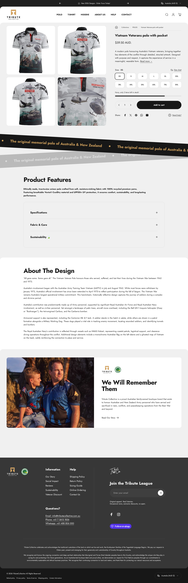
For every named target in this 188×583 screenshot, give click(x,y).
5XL (142, 84)
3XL (119, 84)
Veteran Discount (54, 494)
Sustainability (52, 490)
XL (165, 76)
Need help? (176, 115)
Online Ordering (78, 490)
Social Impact (52, 481)
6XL (153, 84)
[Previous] (60, 3)
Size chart (177, 70)
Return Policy (76, 481)
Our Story (50, 476)
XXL (176, 76)
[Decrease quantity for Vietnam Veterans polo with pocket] (118, 105)
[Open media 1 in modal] (31, 50)
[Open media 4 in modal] (82, 101)
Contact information (56, 578)
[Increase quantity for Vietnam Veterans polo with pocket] (131, 105)
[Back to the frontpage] (116, 27)
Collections (125, 27)
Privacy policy (21, 578)
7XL (165, 84)
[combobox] (171, 3)
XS (119, 76)
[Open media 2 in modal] (82, 50)
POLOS (135, 27)
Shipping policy (43, 578)
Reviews (49, 485)
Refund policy (11, 578)
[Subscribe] (160, 493)
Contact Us (75, 494)
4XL (131, 84)
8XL (176, 84)
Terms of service (32, 578)
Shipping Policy (77, 476)
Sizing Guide (76, 485)
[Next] (128, 3)
